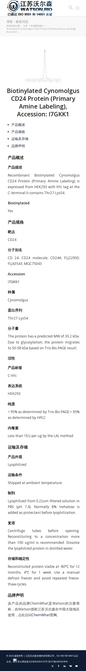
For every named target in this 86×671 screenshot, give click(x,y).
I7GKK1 (14, 282)
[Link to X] (53, 666)
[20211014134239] (43, 66)
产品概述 (18, 124)
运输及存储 (19, 138)
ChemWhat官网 (44, 615)
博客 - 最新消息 (17, 21)
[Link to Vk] (71, 666)
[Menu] (77, 8)
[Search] (69, 8)
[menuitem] (69, 8)
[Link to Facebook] (59, 666)
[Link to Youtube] (77, 666)
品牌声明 (18, 146)
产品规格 (18, 131)
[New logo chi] (35, 8)
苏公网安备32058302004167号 (32, 661)
